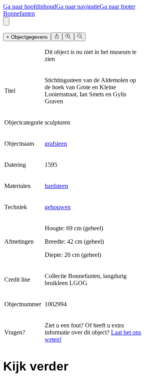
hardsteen (56, 186)
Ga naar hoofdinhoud (29, 6)
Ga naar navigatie (78, 6)
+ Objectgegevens (27, 37)
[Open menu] (6, 21)
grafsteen (56, 143)
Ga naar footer (117, 6)
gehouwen (58, 207)
